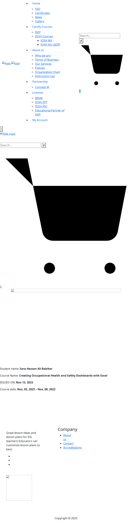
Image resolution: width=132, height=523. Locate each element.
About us (38, 50)
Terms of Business (47, 60)
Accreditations (72, 447)
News (38, 17)
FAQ (37, 9)
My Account (40, 120)
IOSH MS (46, 40)
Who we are (43, 55)
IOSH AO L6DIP (50, 44)
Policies (40, 68)
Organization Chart (47, 72)
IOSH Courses (44, 36)
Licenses (37, 92)
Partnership (40, 82)
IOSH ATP (41, 102)
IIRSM (39, 98)
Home (36, 3)
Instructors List (45, 76)
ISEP (38, 32)
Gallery (39, 21)
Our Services (43, 64)
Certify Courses (42, 27)
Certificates (42, 13)
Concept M (42, 87)
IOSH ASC (41, 106)
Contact (68, 443)
